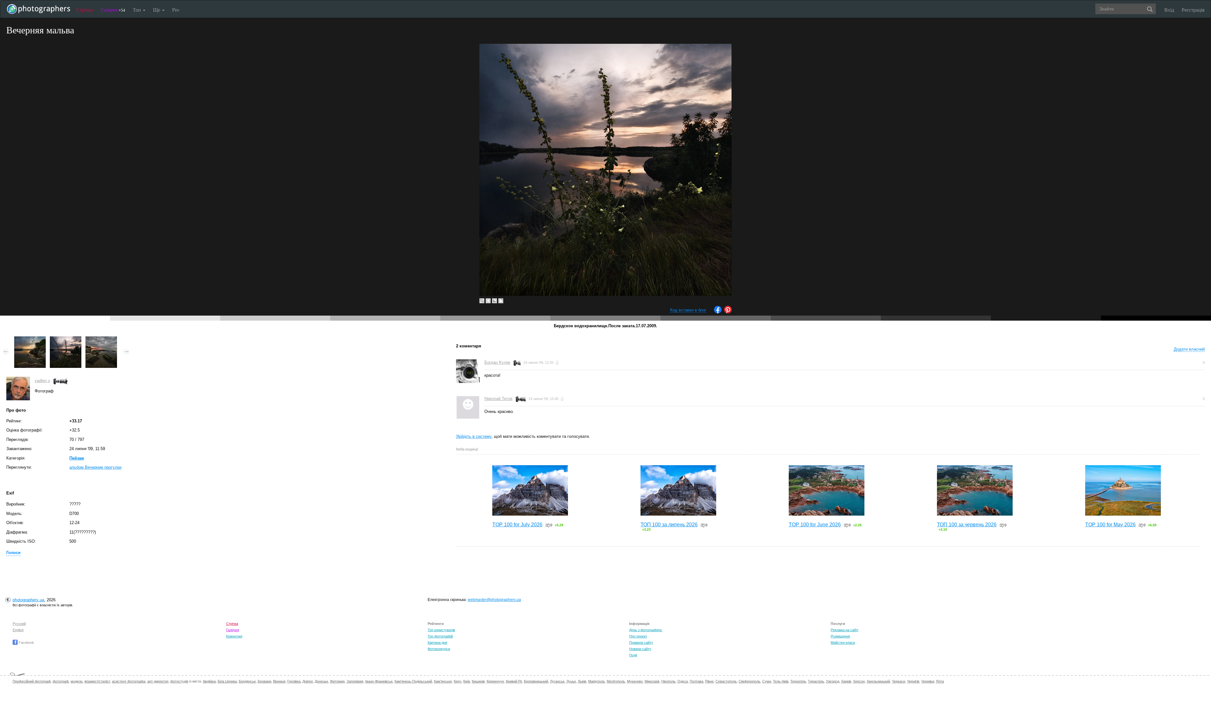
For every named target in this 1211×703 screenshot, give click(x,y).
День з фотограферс (645, 630)
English (18, 630)
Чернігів (913, 681)
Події (633, 655)
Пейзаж (76, 458)
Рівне (709, 681)
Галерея (113, 9)
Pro (175, 9)
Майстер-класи (843, 642)
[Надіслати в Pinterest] (728, 312)
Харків (846, 681)
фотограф (61, 681)
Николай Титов (498, 398)
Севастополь (726, 681)
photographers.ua (28, 599)
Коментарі (234, 636)
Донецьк (321, 681)
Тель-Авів (780, 681)
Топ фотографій (440, 636)
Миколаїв (652, 681)
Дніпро (307, 681)
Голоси (13, 552)
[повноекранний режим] (500, 300)
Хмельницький (878, 681)
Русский (19, 624)
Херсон (859, 681)
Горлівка (294, 681)
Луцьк (571, 681)
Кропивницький (536, 681)
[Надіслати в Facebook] (718, 312)
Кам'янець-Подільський (413, 681)
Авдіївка (209, 681)
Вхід (1169, 9)
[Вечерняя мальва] (65, 339)
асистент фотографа (128, 681)
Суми (766, 681)
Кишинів (478, 681)
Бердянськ (247, 681)
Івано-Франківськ (379, 681)
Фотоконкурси (439, 649)
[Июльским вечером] (30, 339)
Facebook (26, 642)
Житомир (337, 681)
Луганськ (557, 681)
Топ (137, 9)
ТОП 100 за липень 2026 (669, 524)
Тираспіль (816, 681)
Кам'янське (443, 681)
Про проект (638, 636)
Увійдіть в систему (473, 436)
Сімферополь (749, 681)
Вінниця (279, 681)
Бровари (264, 681)
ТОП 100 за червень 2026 (967, 524)
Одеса (682, 681)
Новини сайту (640, 649)
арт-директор (157, 681)
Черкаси (898, 681)
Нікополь (668, 681)
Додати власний (1189, 349)
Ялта (940, 681)
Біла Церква (227, 681)
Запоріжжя (355, 681)
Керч (457, 681)
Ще (157, 9)
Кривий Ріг (514, 681)
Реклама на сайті (844, 630)
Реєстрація (1193, 9)
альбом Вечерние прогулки (95, 467)
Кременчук (495, 681)
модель (77, 681)
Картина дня (437, 642)
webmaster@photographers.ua (494, 599)
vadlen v (42, 380)
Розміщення (840, 636)
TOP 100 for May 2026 (1110, 524)
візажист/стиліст (97, 681)
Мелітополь (616, 681)
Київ (466, 681)
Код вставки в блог (688, 310)
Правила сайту (641, 642)
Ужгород (832, 681)
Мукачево (635, 681)
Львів (582, 681)
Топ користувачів (441, 630)
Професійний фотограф (32, 681)
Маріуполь (596, 681)
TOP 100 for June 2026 (815, 524)
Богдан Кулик (497, 362)
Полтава (696, 681)
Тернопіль (798, 681)
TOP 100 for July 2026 (517, 524)
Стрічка (84, 9)
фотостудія (179, 681)
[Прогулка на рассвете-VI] (101, 339)
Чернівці (927, 681)
